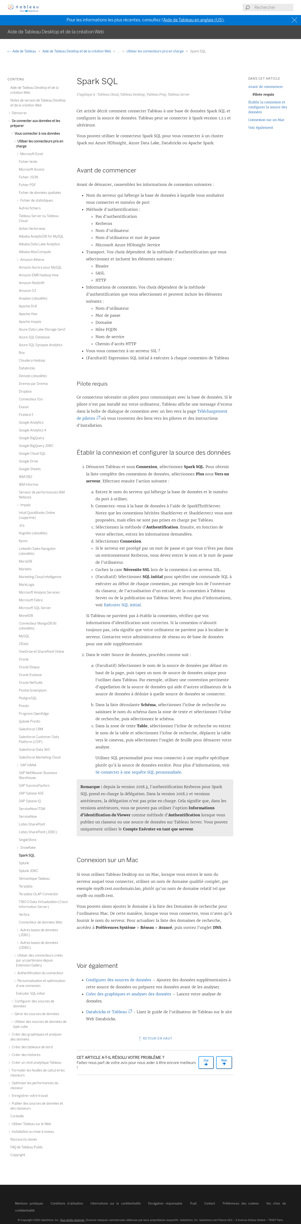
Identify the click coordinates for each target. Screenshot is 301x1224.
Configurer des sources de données (118, 980)
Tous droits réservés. (72, 1220)
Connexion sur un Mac (266, 120)
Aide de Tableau (24, 51)
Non (224, 1060)
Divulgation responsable (165, 1203)
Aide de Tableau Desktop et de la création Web (77, 51)
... (119, 51)
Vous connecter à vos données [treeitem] (37, 134)
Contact (209, 1203)
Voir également (260, 127)
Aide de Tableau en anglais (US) (193, 20)
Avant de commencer (265, 87)
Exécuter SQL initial (122, 604)
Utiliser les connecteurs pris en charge (155, 51)
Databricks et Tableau (107, 1011)
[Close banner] (295, 20)
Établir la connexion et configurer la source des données (267, 107)
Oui (206, 1060)
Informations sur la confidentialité (115, 1203)
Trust (193, 1203)
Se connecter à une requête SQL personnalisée (138, 772)
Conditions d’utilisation (67, 1203)
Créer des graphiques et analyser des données (128, 994)
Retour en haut (157, 1038)
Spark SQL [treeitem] (27, 855)
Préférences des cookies (241, 1203)
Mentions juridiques (29, 1203)
